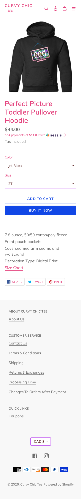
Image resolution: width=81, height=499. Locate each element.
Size (8, 175)
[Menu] (73, 8)
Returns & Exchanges (26, 372)
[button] (35, 135)
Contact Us (18, 343)
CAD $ (39, 441)
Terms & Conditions (25, 353)
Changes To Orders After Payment (37, 391)
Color (9, 157)
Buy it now (40, 210)
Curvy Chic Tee (18, 8)
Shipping (16, 362)
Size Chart (14, 267)
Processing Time (22, 382)
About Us (16, 319)
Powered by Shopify (58, 484)
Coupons (16, 416)
